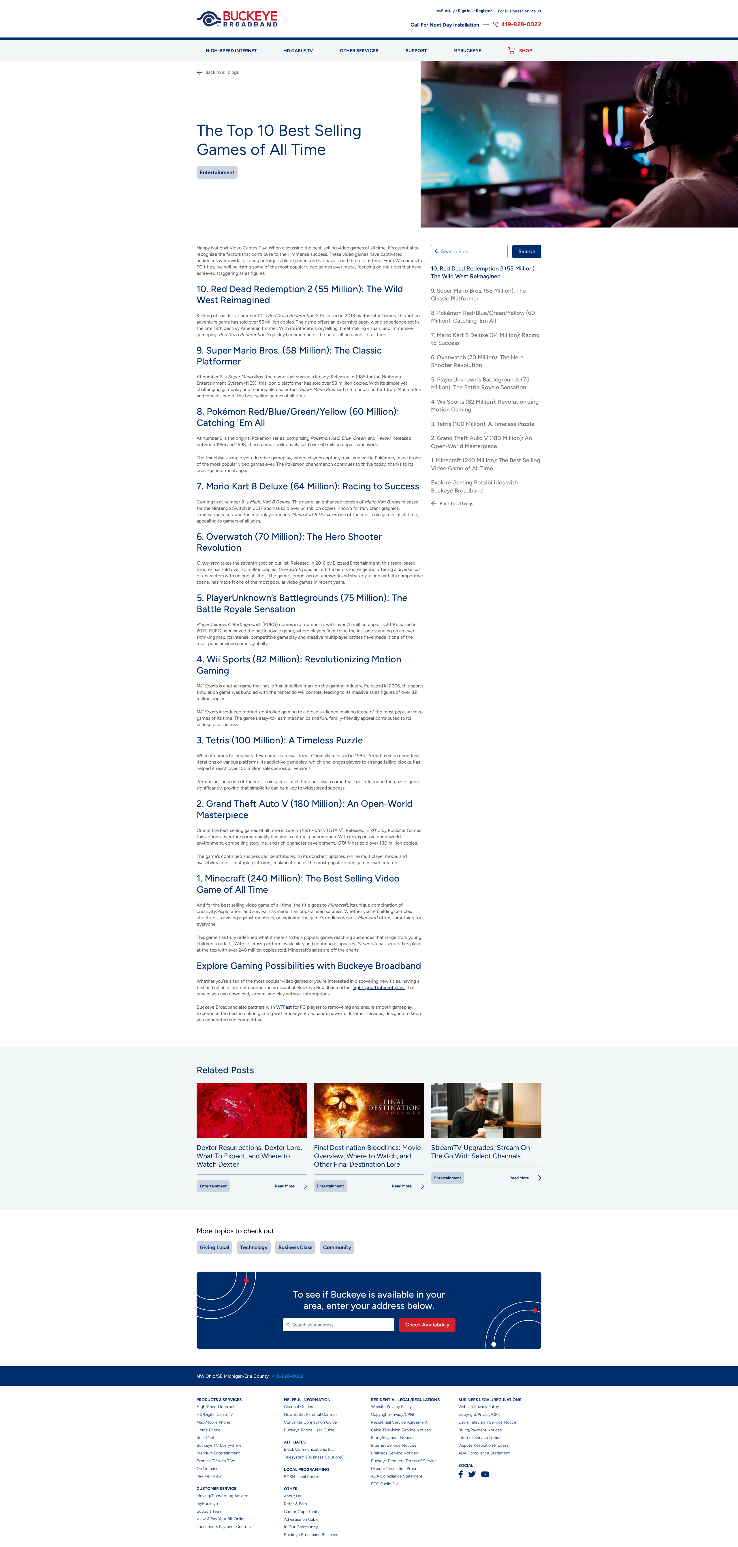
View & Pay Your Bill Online (221, 1518)
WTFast (284, 1007)
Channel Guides (298, 1406)
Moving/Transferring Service (222, 1495)
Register (484, 10)
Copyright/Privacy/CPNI (392, 1414)
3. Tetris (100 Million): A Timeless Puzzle (482, 423)
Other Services (359, 50)
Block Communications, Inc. (309, 1449)
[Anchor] (273, 299)
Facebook (460, 1474)
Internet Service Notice (480, 1437)
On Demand (208, 1468)
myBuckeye (207, 1503)
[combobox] (339, 1325)
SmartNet (205, 1437)
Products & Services (219, 1399)
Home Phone (209, 1430)
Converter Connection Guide (310, 1422)
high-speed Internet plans (379, 987)
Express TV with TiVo (216, 1460)
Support (416, 50)
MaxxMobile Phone (213, 1422)
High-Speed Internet (216, 1406)
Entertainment (217, 172)
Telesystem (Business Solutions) (313, 1457)
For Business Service (517, 11)
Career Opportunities (303, 1511)
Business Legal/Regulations (490, 1399)
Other (291, 1488)
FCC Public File (385, 1484)
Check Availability (427, 1325)
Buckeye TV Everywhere (219, 1445)
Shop (525, 50)
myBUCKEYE (467, 50)
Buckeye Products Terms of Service (404, 1460)
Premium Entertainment (218, 1453)
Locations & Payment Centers (224, 1526)
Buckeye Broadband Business (311, 1534)
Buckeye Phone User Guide (309, 1430)
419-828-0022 (521, 24)
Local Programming (306, 1469)
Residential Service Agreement (399, 1422)
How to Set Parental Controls (311, 1414)
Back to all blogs (222, 72)
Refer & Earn (295, 1503)
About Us (292, 1496)
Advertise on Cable (301, 1519)
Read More (285, 1186)
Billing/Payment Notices (393, 1437)
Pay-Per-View (209, 1476)
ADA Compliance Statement (396, 1476)
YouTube (485, 1474)
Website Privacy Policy (391, 1406)
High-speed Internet (231, 50)
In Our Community (301, 1527)
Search (526, 251)
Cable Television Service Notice (487, 1422)
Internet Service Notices (393, 1445)
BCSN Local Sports (301, 1476)
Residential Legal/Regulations (405, 1399)
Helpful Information (307, 1399)
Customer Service (216, 1488)
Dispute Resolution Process (396, 1468)
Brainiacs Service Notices (394, 1453)
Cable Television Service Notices (401, 1430)
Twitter (472, 1474)
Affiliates (295, 1442)
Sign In (464, 10)
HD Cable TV (298, 50)
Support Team (209, 1511)
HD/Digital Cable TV (215, 1414)
